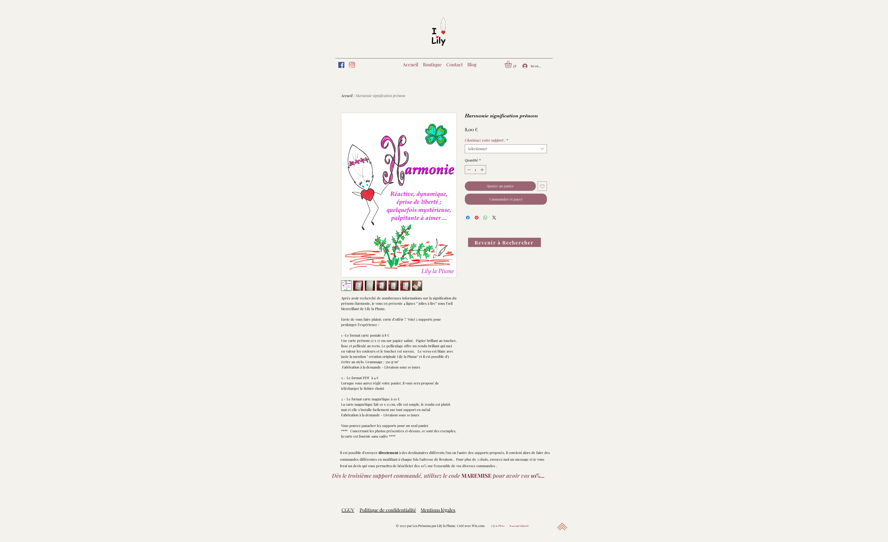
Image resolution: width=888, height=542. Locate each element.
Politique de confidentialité (388, 510)
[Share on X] (494, 217)
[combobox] (506, 148)
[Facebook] (341, 65)
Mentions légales (438, 510)
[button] (512, 64)
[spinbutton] (475, 169)
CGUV (348, 510)
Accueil (346, 95)
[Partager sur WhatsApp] (485, 217)
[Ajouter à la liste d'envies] (542, 186)
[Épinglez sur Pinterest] (476, 217)
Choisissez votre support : (486, 140)
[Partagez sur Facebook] (468, 217)
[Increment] (482, 169)
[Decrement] (469, 169)
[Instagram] (352, 65)
